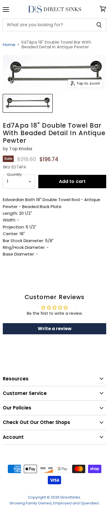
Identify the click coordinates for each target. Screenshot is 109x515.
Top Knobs (20, 149)
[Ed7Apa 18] (27, 103)
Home (9, 44)
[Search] (99, 24)
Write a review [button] (55, 328)
